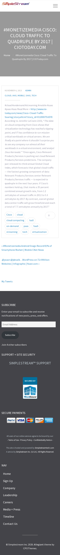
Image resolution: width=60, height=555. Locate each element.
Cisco (9, 214)
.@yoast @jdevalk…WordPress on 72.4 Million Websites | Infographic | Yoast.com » (25, 261)
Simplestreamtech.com (44, 448)
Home (7, 55)
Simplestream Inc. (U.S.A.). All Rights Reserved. (35, 452)
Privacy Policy (26, 440)
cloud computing (15, 220)
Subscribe (10, 334)
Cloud (8, 95)
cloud (20, 214)
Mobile (21, 95)
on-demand (12, 226)
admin (28, 90)
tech (24, 231)
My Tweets (7, 281)
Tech (34, 95)
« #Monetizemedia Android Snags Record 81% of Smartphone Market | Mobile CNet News (27, 247)
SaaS (28, 95)
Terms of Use (13, 440)
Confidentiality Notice (43, 440)
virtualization (39, 231)
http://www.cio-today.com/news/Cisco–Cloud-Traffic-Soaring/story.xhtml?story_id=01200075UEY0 (28, 113)
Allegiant (39, 544)
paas (26, 226)
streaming (12, 231)
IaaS (14, 95)
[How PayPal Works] (30, 422)
